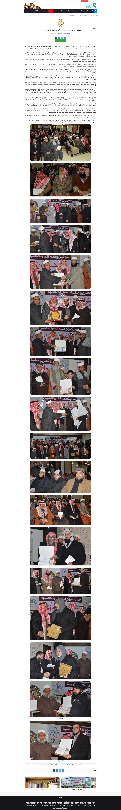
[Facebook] (32, 1)
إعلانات (93, 805)
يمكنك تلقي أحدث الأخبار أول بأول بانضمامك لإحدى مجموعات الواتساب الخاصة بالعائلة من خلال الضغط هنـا (60, 764)
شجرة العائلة (51, 801)
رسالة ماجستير (29, 805)
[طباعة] (56, 38)
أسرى (41, 10)
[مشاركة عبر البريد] (59, 38)
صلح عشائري (59, 805)
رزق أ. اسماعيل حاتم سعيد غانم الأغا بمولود (71, 1)
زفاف (93, 803)
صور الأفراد (56, 801)
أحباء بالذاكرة (66, 10)
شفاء (54, 807)
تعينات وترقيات (60, 803)
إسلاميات (45, 803)
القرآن (36, 10)
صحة (41, 803)
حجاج (75, 805)
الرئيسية (70, 801)
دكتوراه (60, 801)
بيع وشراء (27, 803)
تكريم (79, 805)
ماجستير (63, 801)
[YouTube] (28, 1)
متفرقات (92, 15)
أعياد (82, 805)
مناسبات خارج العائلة (52, 805)
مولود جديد (89, 803)
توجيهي (45, 10)
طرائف (50, 803)
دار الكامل (40, 805)
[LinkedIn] (57, 770)
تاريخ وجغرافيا (46, 805)
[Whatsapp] (34, 1)
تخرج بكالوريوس (59, 807)
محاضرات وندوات (66, 803)
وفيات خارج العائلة (87, 805)
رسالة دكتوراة (65, 807)
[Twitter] (30, 1)
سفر (85, 803)
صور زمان (71, 805)
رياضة (38, 803)
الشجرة (72, 10)
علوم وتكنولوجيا (33, 803)
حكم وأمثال (54, 803)
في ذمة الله (76, 803)
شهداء (50, 10)
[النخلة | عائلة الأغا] (91, 5)
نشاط (67, 805)
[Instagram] (26, 1)
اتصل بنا (31, 10)
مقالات (72, 803)
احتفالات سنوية (35, 805)
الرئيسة (96, 15)
